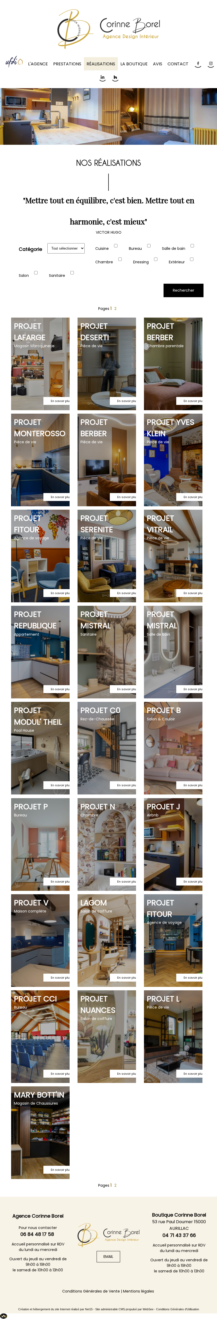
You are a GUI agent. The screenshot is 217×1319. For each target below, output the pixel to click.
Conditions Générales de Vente (91, 1291)
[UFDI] (14, 61)
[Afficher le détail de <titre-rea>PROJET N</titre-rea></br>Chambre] (107, 844)
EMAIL (108, 1256)
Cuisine (102, 248)
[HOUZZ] (114, 77)
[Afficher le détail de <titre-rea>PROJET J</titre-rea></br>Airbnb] (173, 844)
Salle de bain (173, 248)
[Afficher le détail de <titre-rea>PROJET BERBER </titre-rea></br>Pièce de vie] (107, 460)
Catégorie (30, 249)
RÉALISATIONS (101, 64)
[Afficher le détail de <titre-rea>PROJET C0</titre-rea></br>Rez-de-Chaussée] (107, 748)
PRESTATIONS (67, 64)
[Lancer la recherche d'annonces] (184, 290)
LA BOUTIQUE (134, 64)
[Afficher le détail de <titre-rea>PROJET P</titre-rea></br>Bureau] (40, 844)
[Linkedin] (102, 77)
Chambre (104, 262)
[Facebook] (197, 63)
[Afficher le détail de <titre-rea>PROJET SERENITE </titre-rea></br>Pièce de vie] (107, 556)
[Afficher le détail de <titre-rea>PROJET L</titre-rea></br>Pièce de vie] (173, 1036)
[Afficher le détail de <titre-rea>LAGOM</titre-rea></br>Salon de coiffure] (107, 940)
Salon (24, 275)
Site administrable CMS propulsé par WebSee (124, 1309)
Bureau (135, 248)
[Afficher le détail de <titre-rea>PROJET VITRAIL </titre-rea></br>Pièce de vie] (173, 556)
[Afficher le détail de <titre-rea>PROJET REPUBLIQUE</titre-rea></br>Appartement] (40, 652)
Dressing (141, 262)
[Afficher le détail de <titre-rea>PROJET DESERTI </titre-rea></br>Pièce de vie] (107, 364)
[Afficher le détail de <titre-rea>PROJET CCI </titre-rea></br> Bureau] (40, 1036)
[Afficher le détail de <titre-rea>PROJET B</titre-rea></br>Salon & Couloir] (173, 748)
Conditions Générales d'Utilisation (177, 1309)
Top (3, 1316)
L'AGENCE (38, 64)
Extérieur (177, 262)
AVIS (157, 64)
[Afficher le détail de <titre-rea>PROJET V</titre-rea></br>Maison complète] (40, 940)
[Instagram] (210, 63)
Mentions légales (138, 1291)
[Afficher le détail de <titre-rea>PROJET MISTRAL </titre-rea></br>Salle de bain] (173, 652)
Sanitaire (57, 275)
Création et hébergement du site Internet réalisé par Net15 (55, 1309)
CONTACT (178, 64)
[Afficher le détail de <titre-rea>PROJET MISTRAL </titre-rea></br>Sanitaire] (107, 652)
